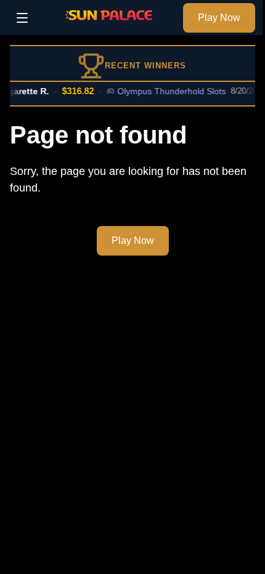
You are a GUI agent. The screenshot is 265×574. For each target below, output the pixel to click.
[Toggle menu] (22, 18)
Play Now (219, 17)
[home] (108, 26)
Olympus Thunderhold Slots (169, 91)
